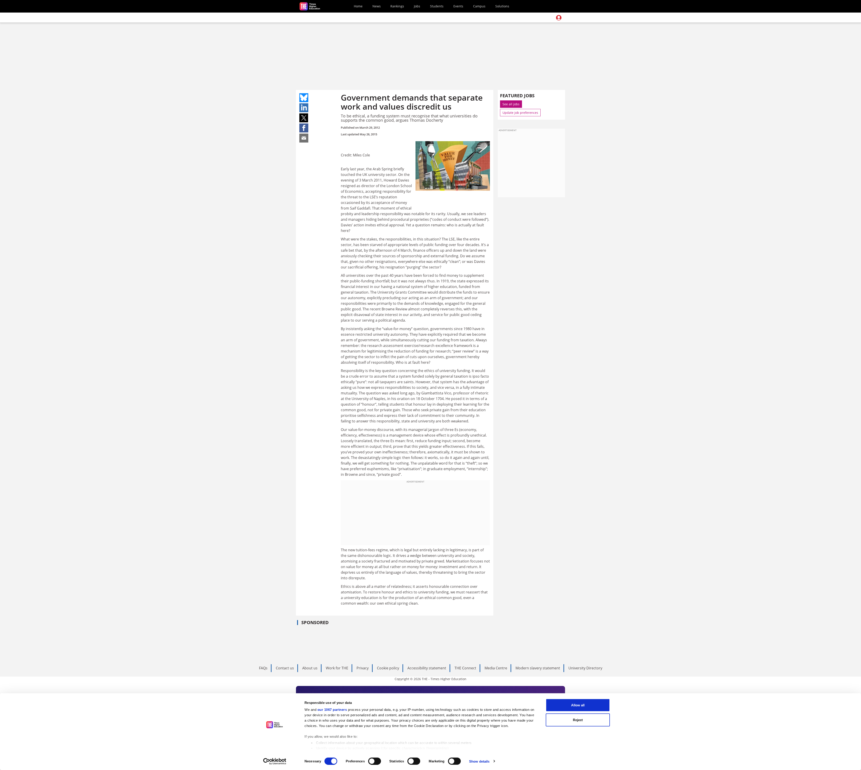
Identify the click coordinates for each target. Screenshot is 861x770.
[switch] (374, 761)
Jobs (417, 6)
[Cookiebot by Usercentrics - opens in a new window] (274, 761)
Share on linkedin (303, 107)
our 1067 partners (332, 710)
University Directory (585, 668)
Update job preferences (520, 112)
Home (358, 6)
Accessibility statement (426, 668)
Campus (479, 6)
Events (458, 6)
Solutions (502, 6)
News (376, 6)
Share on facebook (303, 127)
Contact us (285, 668)
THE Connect (465, 668)
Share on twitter (303, 117)
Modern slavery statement (537, 668)
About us (309, 668)
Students (437, 6)
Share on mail (303, 138)
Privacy (363, 668)
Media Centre (496, 668)
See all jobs (511, 104)
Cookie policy (388, 668)
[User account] (559, 18)
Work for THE (337, 668)
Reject (578, 720)
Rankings (397, 6)
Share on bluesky (303, 97)
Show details (479, 761)
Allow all (578, 705)
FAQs (263, 668)
